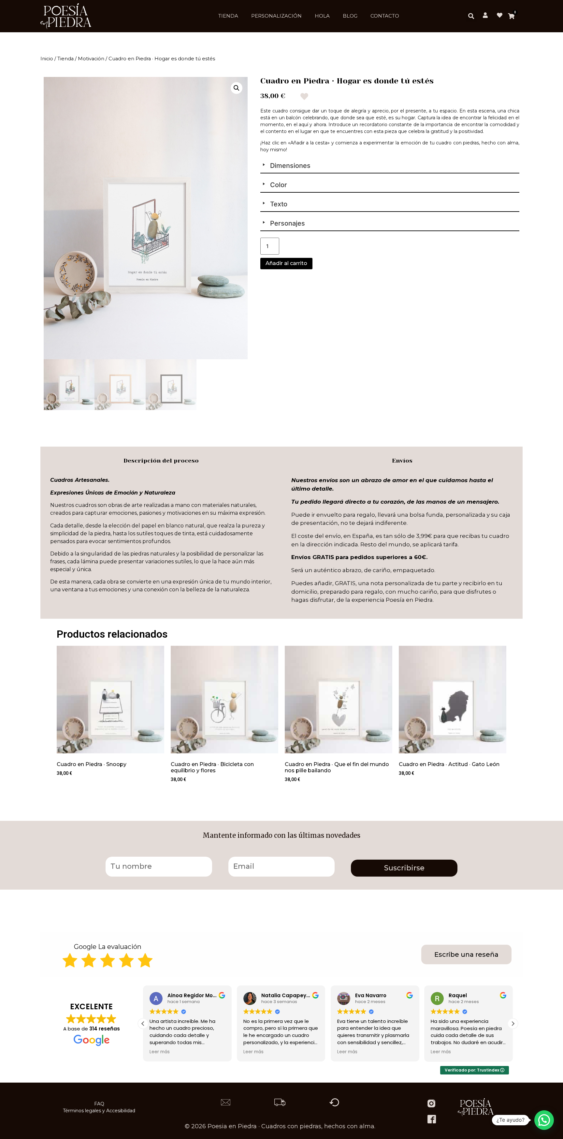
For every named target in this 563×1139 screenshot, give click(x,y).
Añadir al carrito (286, 263)
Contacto (384, 16)
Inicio (46, 59)
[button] (471, 16)
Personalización (276, 16)
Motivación (91, 59)
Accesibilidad (120, 1111)
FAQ (99, 1104)
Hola (322, 16)
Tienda (228, 16)
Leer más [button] (160, 1052)
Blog (350, 16)
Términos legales (82, 1111)
